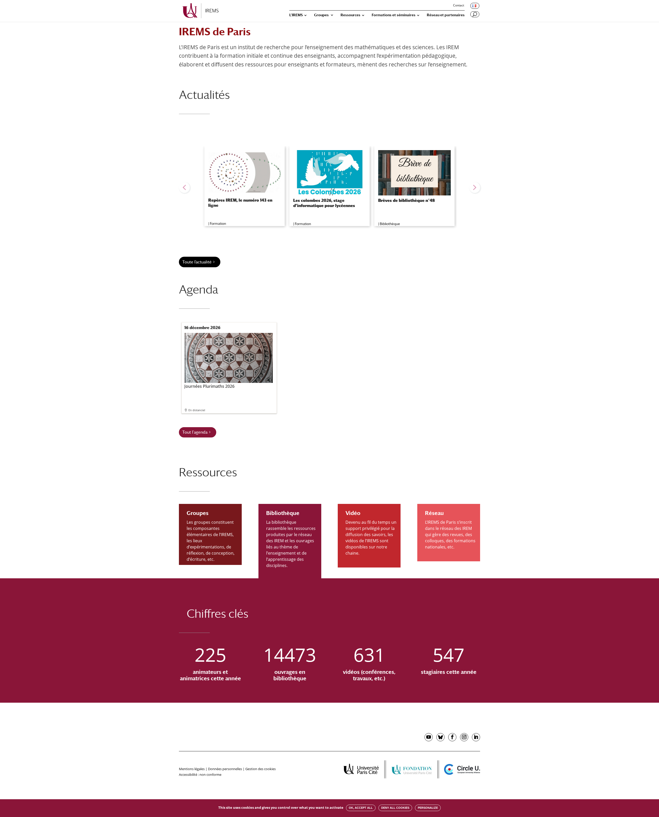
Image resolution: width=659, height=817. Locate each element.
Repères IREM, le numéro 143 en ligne (240, 203)
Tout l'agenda (194, 432)
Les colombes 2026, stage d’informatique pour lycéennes (324, 203)
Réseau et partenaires (446, 15)
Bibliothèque (390, 224)
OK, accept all (361, 807)
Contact (458, 5)
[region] (329, 187)
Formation (218, 223)
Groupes (321, 15)
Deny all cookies (395, 807)
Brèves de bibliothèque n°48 (406, 200)
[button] (184, 187)
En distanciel (196, 410)
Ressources (350, 15)
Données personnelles (225, 769)
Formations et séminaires (393, 15)
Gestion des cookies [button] (260, 769)
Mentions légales (192, 769)
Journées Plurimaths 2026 (209, 386)
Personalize (428, 807)
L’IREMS (296, 15)
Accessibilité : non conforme (200, 774)
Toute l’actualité (197, 262)
